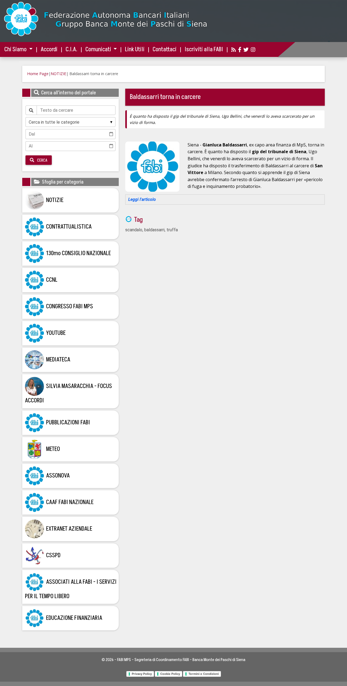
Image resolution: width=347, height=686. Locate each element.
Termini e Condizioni (203, 674)
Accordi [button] (49, 49)
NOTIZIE (58, 73)
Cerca (41, 160)
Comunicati (98, 49)
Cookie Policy (170, 674)
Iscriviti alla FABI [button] (204, 49)
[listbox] (70, 122)
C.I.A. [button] (71, 49)
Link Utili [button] (134, 49)
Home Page (38, 73)
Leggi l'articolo (142, 199)
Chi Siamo (16, 49)
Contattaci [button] (164, 49)
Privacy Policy (142, 674)
